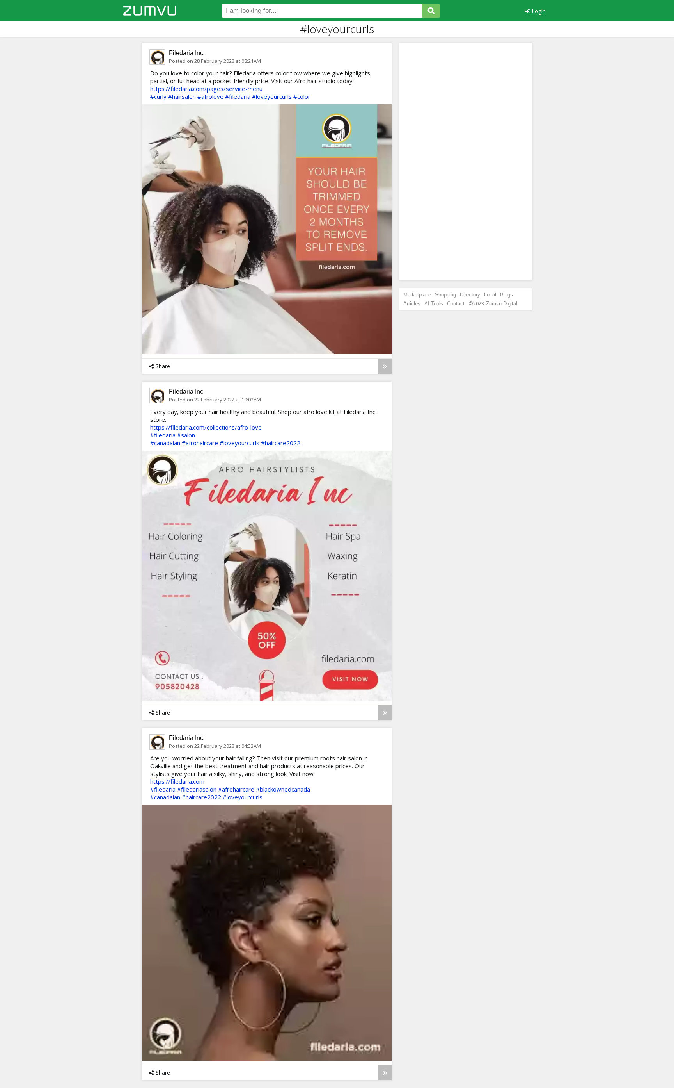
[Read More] (385, 366)
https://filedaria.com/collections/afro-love (206, 427)
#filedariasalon (196, 789)
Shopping (445, 294)
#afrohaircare (200, 443)
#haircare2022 (280, 443)
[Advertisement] (465, 162)
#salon (186, 435)
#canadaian (165, 443)
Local (490, 294)
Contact (456, 303)
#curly (158, 96)
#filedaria (237, 96)
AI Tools (433, 303)
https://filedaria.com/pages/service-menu (206, 89)
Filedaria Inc (186, 53)
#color (301, 96)
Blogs (506, 294)
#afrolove (210, 96)
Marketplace (417, 294)
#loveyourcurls (272, 96)
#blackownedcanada (283, 789)
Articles (411, 303)
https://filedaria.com (177, 781)
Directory (470, 294)
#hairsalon (182, 96)
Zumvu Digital (501, 303)
